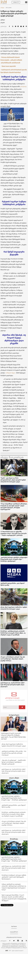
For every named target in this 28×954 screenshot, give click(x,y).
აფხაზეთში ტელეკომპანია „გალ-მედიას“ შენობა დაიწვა (13, 584)
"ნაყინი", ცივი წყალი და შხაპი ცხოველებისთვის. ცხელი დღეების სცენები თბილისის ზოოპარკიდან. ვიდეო (13, 480)
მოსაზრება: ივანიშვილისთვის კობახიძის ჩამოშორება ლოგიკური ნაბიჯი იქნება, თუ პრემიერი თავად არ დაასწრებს (13, 633)
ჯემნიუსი (3, 20)
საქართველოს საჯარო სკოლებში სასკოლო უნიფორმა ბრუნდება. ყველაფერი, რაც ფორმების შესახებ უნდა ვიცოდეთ (13, 736)
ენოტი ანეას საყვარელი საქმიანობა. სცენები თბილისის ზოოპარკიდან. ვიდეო (14, 608)
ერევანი (3, 22)
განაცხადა (23, 86)
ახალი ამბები (14, 778)
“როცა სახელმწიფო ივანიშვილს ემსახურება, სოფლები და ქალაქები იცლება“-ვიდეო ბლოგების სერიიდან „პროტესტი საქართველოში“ (14, 506)
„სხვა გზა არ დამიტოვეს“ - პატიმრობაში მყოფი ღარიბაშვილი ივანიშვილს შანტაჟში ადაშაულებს (14, 762)
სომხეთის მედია (10, 373)
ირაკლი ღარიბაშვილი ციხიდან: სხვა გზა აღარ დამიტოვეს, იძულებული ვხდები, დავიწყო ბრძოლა (13, 659)
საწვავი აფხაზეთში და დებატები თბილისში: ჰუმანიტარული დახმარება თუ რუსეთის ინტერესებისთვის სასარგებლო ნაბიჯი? (14, 887)
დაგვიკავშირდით (14, 932)
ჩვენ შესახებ (14, 926)
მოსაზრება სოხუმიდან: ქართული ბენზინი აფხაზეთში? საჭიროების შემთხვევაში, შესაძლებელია (14, 877)
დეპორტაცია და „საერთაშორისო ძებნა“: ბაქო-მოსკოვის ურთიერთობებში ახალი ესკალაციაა (13, 684)
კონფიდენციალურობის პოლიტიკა (14, 937)
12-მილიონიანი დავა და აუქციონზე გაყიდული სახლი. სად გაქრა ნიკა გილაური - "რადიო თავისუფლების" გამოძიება (14, 533)
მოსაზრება (14, 839)
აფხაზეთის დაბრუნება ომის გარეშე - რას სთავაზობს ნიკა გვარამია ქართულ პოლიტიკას (14, 753)
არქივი (3, 7)
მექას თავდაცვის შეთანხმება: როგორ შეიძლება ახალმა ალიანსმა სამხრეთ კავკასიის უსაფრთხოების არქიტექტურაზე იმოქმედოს (14, 898)
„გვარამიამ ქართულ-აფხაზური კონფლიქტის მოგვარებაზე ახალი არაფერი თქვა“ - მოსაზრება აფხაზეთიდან (14, 559)
